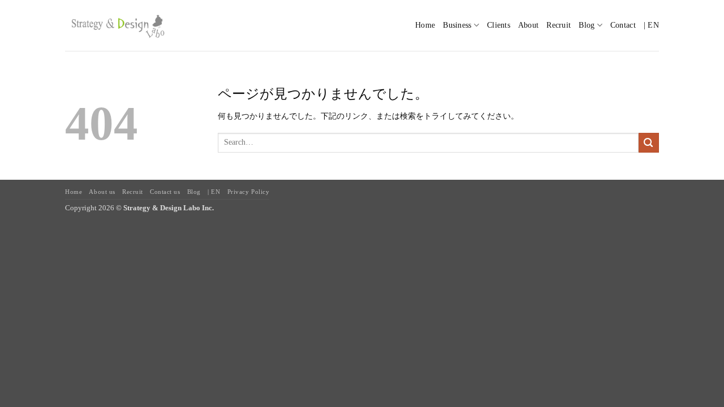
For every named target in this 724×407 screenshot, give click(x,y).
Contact (623, 25)
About (528, 25)
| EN (651, 25)
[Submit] (649, 143)
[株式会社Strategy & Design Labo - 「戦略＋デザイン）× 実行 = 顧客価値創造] (117, 25)
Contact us (165, 191)
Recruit (558, 25)
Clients (498, 25)
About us (102, 191)
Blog (194, 191)
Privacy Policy (248, 191)
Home (425, 25)
